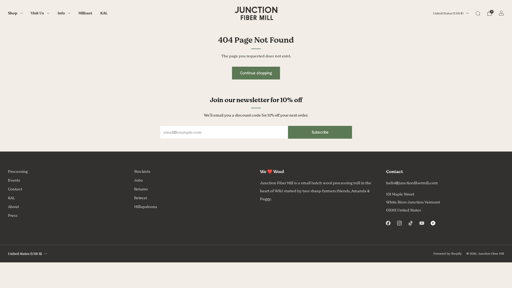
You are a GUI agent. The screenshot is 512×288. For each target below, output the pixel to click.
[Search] (478, 13)
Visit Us (37, 13)
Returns (141, 189)
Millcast (85, 13)
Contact (15, 189)
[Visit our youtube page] (421, 223)
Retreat (140, 198)
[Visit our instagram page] (399, 223)
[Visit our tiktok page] (410, 223)
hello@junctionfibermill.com (412, 183)
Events (14, 180)
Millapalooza (145, 207)
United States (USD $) (448, 13)
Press (13, 215)
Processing (18, 171)
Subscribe (320, 132)
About (13, 207)
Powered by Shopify (447, 253)
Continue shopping (256, 73)
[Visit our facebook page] (388, 223)
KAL (103, 13)
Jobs (138, 180)
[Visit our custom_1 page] (433, 223)
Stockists (142, 171)
